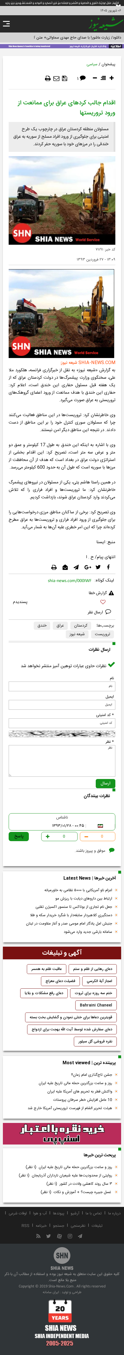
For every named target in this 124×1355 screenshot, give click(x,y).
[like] (62, 603)
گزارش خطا (98, 593)
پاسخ (19, 836)
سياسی (92, 64)
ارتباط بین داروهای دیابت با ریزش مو (83, 898)
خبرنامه (41, 1226)
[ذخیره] (64, 78)
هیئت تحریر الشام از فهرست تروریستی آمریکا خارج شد (70, 1108)
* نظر (110, 742)
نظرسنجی (78, 1226)
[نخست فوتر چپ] (62, 1322)
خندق (41, 625)
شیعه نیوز (77, 634)
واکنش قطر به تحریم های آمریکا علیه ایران (79, 1091)
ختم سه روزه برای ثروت (93, 993)
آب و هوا (40, 1213)
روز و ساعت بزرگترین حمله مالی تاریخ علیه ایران (75, 1083)
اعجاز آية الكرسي (99, 981)
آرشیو (75, 1213)
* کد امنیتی (105, 715)
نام (112, 678)
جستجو (58, 1226)
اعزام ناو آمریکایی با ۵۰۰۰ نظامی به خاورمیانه (78, 890)
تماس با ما (94, 1213)
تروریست (102, 634)
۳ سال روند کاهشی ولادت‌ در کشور (79, 1184)
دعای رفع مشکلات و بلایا (44, 993)
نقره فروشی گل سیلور (95, 1041)
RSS (25, 1226)
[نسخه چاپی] (48, 78)
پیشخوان (108, 64)
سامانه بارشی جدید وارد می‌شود (88, 932)
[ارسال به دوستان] (56, 78)
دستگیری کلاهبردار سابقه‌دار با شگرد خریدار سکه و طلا (71, 915)
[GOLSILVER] (62, 1134)
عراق (60, 625)
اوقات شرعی (18, 1213)
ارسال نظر (96, 612)
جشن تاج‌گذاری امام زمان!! (91, 1075)
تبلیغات (97, 1226)
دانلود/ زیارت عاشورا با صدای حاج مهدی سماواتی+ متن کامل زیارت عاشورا (64, 38)
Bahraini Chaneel (96, 1005)
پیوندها (58, 1213)
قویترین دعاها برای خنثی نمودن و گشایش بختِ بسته (71, 1017)
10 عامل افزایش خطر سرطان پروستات (82, 1100)
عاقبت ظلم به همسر (46, 969)
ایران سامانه (51, 1292)
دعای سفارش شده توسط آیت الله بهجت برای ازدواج (72, 1029)
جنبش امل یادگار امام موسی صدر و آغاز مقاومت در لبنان (69, 923)
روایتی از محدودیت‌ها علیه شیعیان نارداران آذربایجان (65, 1175)
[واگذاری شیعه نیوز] (62, 46)
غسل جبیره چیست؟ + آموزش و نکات (76, 1192)
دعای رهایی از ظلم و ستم (92, 969)
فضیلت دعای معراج (60, 981)
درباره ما (114, 1213)
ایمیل (110, 697)
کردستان (80, 625)
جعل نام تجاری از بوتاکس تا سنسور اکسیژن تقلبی (73, 907)
